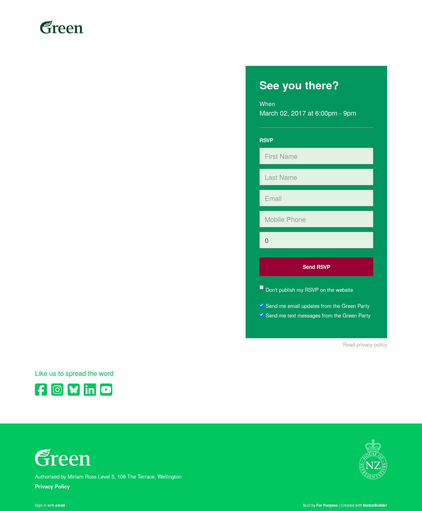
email (60, 505)
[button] (316, 267)
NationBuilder (375, 505)
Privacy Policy (53, 486)
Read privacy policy (365, 344)
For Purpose (327, 505)
